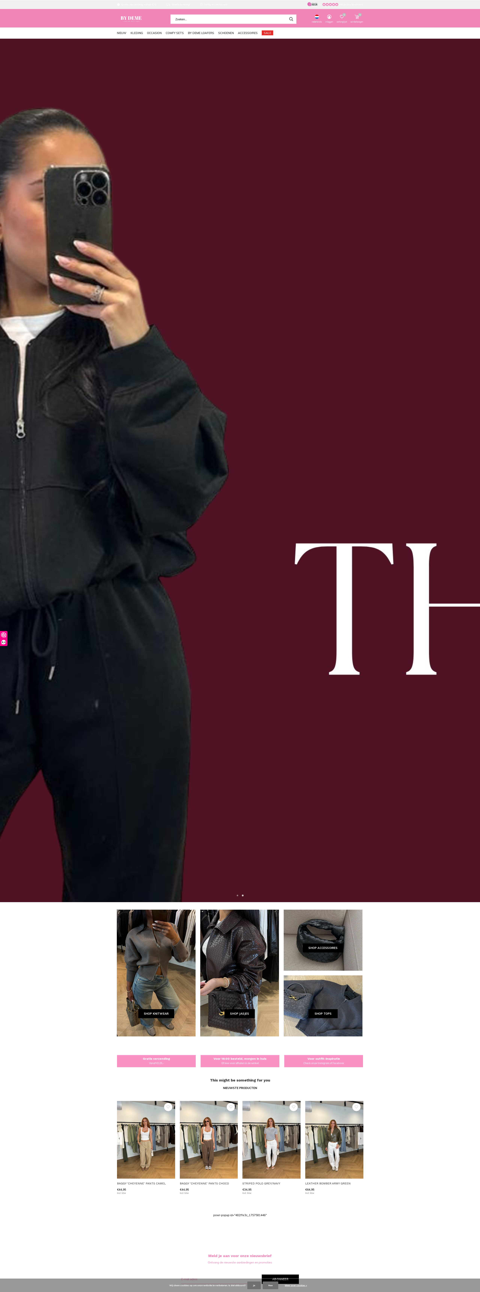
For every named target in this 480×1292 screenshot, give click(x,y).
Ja (254, 1285)
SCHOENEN (226, 33)
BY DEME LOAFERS (201, 33)
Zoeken (291, 19)
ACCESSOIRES (248, 33)
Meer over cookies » (296, 1285)
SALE (267, 33)
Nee (270, 1285)
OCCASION (154, 33)
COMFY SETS (175, 33)
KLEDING (136, 33)
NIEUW (121, 33)
